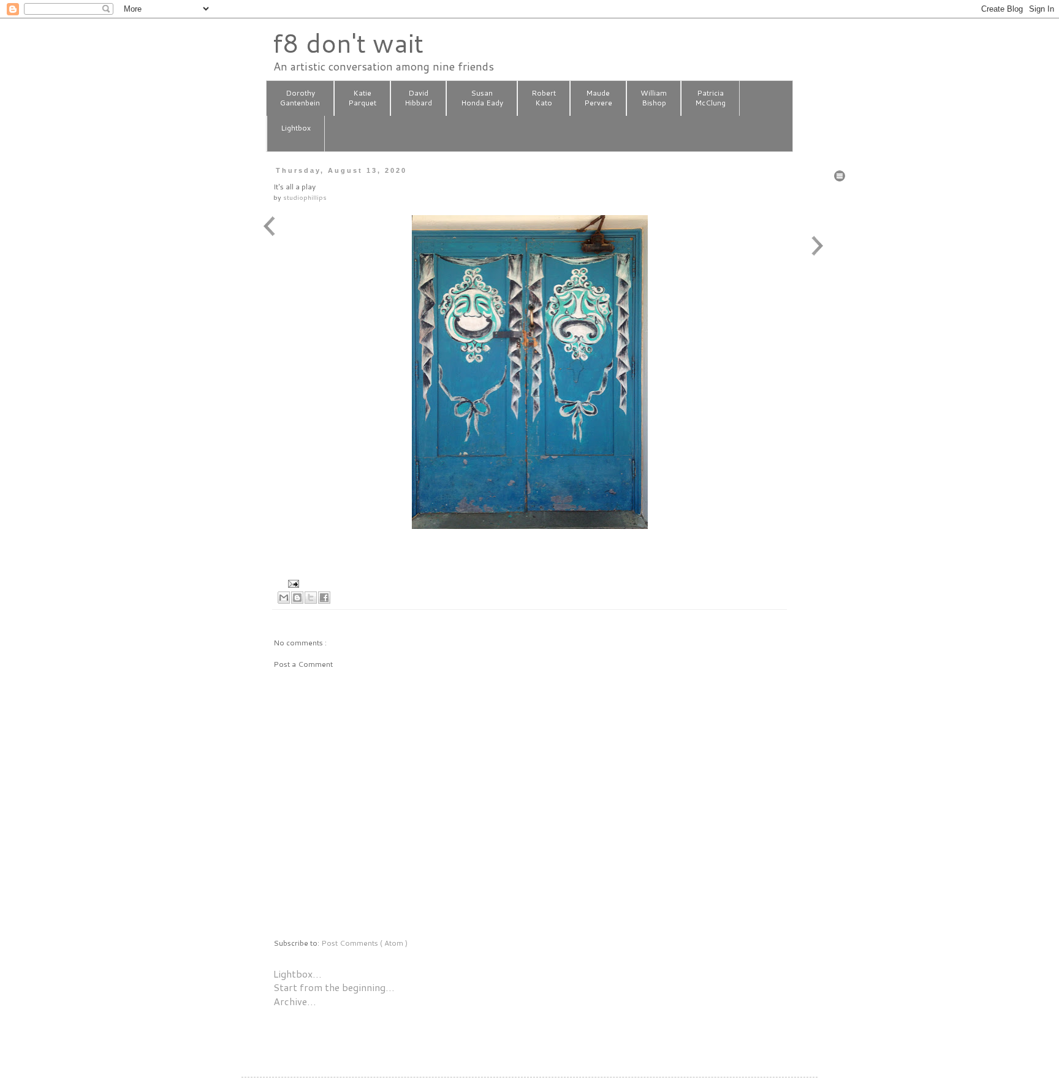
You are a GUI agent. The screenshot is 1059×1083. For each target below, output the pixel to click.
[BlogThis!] (297, 597)
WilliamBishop (653, 98)
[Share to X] (311, 597)
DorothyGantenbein (300, 98)
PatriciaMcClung (710, 98)
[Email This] (284, 597)
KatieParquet (362, 98)
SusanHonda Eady (482, 98)
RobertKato (543, 98)
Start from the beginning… (334, 987)
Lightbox (296, 128)
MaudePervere (598, 98)
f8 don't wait (347, 43)
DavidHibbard (418, 98)
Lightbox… (297, 974)
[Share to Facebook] (324, 597)
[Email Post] (292, 582)
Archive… (294, 1001)
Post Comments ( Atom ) (364, 943)
